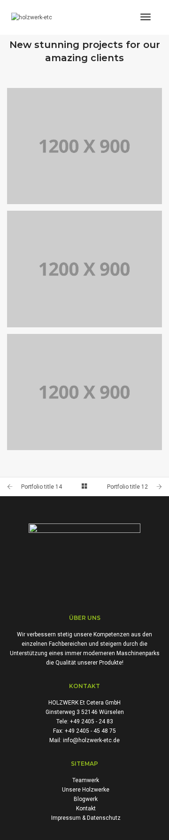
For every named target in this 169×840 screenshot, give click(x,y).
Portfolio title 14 (41, 486)
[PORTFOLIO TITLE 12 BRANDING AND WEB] (84, 269)
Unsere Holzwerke (85, 789)
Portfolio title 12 (127, 486)
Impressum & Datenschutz (86, 818)
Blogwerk (86, 799)
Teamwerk (85, 780)
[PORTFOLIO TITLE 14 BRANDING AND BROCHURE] (84, 392)
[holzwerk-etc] (31, 17)
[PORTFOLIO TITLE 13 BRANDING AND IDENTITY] (84, 146)
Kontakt (86, 808)
